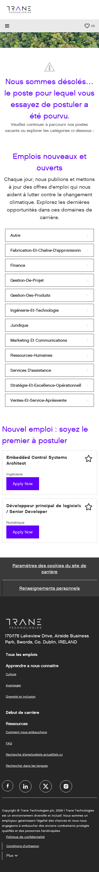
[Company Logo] (18, 9)
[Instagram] (66, 786)
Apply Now (23, 483)
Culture (11, 674)
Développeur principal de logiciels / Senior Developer (43, 508)
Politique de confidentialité (25, 837)
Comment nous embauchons (26, 732)
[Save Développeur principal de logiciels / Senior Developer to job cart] (89, 507)
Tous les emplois (21, 655)
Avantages (13, 685)
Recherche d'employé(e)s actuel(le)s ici (34, 754)
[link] (49, 235)
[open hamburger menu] (7, 26)
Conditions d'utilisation (22, 846)
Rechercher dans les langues (27, 766)
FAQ (9, 743)
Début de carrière (22, 713)
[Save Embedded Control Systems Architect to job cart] (89, 459)
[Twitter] (46, 786)
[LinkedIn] (25, 786)
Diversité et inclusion (21, 696)
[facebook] (7, 785)
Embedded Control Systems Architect (36, 460)
